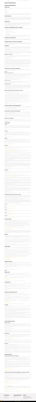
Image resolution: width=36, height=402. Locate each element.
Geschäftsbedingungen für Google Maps (24, 256)
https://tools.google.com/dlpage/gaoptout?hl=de (9, 229)
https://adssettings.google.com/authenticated (9, 258)
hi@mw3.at (6, 12)
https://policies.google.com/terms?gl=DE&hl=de (13, 256)
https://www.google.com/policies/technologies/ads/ (10, 369)
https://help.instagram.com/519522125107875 (13, 217)
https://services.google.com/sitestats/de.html (9, 368)
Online (18, 0)
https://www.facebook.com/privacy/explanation (9, 167)
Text (22, 0)
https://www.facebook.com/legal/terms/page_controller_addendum (11, 176)
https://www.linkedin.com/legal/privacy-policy (13, 214)
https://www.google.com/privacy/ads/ (8, 389)
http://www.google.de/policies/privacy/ (8, 370)
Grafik (20, 0)
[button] (1, 401)
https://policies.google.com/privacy (12, 211)
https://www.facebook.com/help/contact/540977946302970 (10, 174)
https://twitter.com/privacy (11, 208)
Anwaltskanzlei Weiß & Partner (7, 391)
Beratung (24, 0)
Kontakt (27, 0)
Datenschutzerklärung (16, 396)
